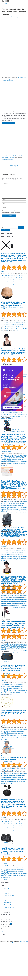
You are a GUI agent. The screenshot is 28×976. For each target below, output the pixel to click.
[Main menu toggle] (5, 3)
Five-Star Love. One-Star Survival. (12, 429)
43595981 (3, 546)
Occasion (6, 677)
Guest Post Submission (9, 737)
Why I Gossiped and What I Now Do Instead (14, 431)
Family (5, 657)
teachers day (7, 689)
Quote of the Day (8, 746)
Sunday (6, 687)
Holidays (6, 664)
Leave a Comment (6, 16)
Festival (6, 659)
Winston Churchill (8, 424)
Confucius (6, 422)
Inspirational (7, 666)
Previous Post (14, 165)
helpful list (6, 661)
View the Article (8, 123)
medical (6, 670)
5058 (2, 271)
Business (13, 16)
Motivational (7, 673)
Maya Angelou (7, 449)
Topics (5, 750)
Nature (5, 675)
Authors (6, 732)
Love (5, 668)
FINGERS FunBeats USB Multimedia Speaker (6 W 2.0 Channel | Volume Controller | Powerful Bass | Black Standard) (12, 850)
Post (5, 741)
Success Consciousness (7, 80)
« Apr (2, 931)
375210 (3, 725)
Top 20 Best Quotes (9, 748)
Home (5, 739)
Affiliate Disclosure (8, 730)
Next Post (14, 166)
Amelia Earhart (7, 420)
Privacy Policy (7, 743)
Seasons (6, 684)
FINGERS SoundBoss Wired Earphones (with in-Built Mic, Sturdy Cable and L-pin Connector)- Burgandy (13, 623)
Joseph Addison (8, 427)
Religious (6, 682)
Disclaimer (6, 734)
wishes (5, 691)
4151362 (3, 591)
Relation (6, 680)
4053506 (3, 497)
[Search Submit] (21, 227)
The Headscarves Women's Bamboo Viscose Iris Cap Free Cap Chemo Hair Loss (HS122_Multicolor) (13, 757)
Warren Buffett (7, 460)
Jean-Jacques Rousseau (10, 447)
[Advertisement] (14, 32)
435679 (3, 680)
